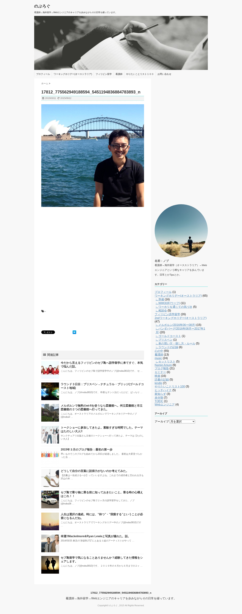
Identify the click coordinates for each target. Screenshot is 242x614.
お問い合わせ (164, 74)
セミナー (160, 372)
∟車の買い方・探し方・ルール (175, 343)
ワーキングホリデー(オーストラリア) (73, 74)
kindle (158, 383)
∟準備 (160, 299)
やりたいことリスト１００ (140, 74)
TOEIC (159, 401)
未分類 (159, 397)
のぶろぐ (42, 6)
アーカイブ (162, 421)
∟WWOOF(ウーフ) (168, 303)
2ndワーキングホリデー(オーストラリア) (181, 317)
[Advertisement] (67, 232)
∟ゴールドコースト (168, 336)
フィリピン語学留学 (167, 314)
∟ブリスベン (164, 339)
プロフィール (43, 74)
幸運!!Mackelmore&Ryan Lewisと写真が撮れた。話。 (96, 536)
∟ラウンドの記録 (167, 347)
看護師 (119, 74)
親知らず (160, 393)
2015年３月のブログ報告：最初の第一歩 (86, 449)
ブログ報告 (162, 368)
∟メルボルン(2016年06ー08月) (176, 324)
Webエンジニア (165, 404)
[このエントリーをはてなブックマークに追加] (74, 332)
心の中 (159, 350)
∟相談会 (161, 310)
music (158, 358)
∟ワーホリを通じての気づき (174, 306)
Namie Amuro (163, 365)
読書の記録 (162, 379)
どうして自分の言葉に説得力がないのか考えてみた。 (95, 470)
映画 (157, 375)
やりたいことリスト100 (170, 386)
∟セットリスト (165, 361)
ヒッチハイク (163, 390)
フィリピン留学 (104, 74)
